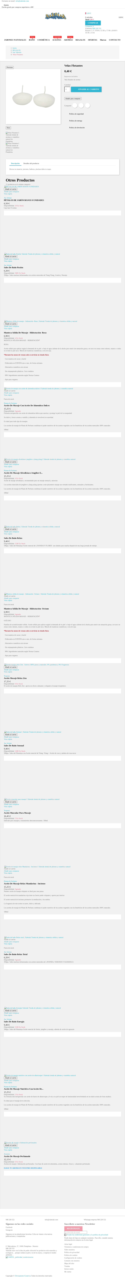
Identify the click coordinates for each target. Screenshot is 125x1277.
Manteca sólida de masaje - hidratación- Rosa (25, 333)
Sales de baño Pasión (13, 267)
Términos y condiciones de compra (76, 1247)
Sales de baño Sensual (14, 745)
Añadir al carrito (86, 89)
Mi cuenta (67, 1272)
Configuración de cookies (73, 1258)
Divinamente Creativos (23, 1276)
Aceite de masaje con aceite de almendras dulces (27, 405)
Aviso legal (68, 1244)
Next (8, 128)
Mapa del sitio (69, 1263)
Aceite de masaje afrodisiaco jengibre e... (23, 473)
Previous (10, 67)
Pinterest (87, 105)
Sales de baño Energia (14, 1021)
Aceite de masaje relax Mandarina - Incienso (24, 883)
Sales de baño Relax (13, 538)
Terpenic (7, 676)
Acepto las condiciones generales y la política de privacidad (87, 1235)
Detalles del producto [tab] (31, 163)
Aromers (7, 1154)
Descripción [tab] (15, 163)
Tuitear (81, 105)
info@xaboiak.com (22, 1)
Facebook (9, 1227)
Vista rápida (8, 194)
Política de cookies (70, 1255)
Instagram (9, 1230)
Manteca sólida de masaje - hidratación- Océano (26, 609)
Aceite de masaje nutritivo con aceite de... (23, 1089)
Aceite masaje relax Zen (15, 678)
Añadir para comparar (72, 99)
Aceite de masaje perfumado (17, 1156)
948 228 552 (96, 28)
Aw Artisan (8, 198)
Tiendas (67, 1266)
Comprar (93, 23)
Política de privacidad (71, 1252)
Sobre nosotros (69, 1250)
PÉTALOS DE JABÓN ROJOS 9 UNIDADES (24, 200)
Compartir (74, 105)
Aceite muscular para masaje (17, 813)
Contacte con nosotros (71, 1261)
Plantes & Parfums (10, 403)
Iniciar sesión (68, 1269)
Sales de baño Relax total (15, 954)
